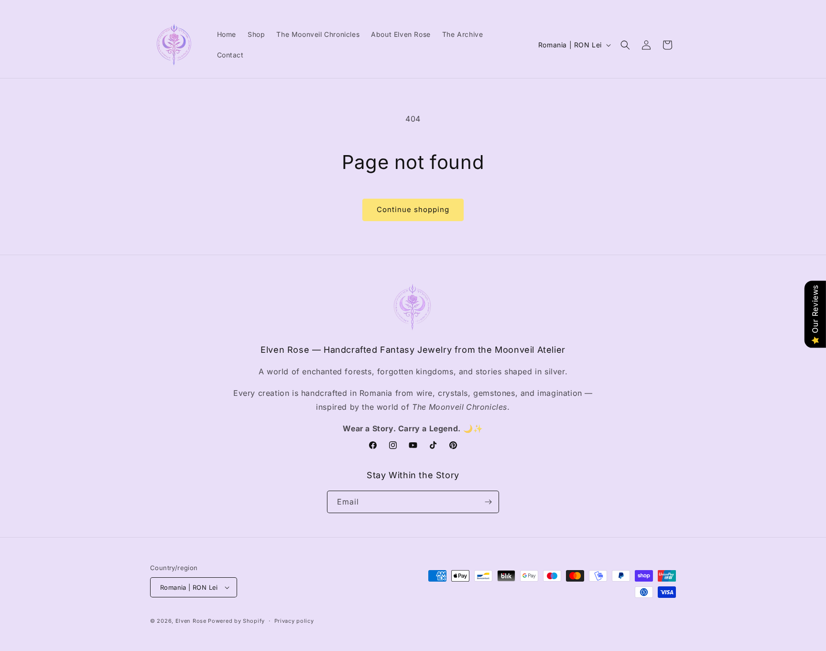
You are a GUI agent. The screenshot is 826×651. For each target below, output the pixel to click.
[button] (625, 45)
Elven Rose (190, 620)
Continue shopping (413, 209)
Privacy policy (294, 620)
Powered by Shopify (236, 620)
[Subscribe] (488, 502)
